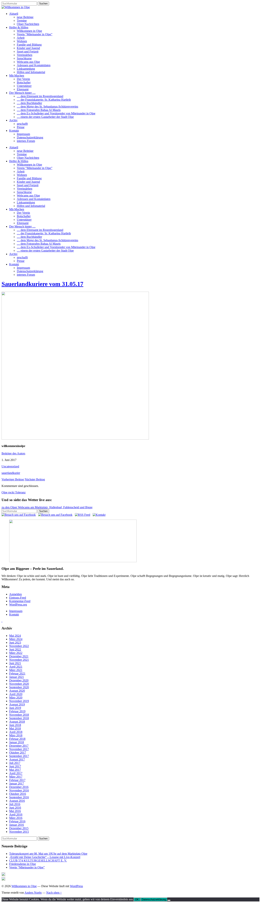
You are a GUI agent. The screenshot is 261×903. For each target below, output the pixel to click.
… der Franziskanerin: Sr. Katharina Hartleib (44, 99)
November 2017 (19, 749)
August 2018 (17, 721)
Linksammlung (26, 68)
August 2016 (17, 800)
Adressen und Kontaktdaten (33, 65)
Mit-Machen (16, 75)
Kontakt (14, 130)
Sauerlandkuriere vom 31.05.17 (42, 283)
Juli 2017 (14, 763)
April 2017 (15, 773)
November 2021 (19, 659)
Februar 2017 (17, 780)
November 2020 (19, 683)
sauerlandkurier (11, 473)
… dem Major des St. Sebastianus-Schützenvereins (47, 106)
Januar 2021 (16, 677)
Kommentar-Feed (19, 601)
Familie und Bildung (29, 44)
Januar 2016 (16, 824)
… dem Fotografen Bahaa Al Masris (39, 110)
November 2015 (19, 831)
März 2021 (15, 670)
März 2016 (15, 818)
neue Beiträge (25, 17)
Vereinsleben (24, 55)
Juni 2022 (15, 649)
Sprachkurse (24, 58)
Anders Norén (33, 892)
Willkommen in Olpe (29, 30)
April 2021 (15, 666)
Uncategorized (10, 466)
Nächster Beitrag (35, 479)
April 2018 (15, 732)
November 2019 (19, 701)
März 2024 (15, 639)
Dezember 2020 (18, 680)
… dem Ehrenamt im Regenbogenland (40, 96)
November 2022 (19, 646)
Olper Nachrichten (28, 24)
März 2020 (15, 697)
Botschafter (24, 82)
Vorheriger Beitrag (13, 479)
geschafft (22, 123)
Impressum (23, 134)
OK (137, 899)
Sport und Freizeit (27, 51)
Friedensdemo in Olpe (22, 864)
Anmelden (15, 594)
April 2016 (15, 814)
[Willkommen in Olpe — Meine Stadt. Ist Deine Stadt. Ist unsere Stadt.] (16, 7)
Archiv (13, 120)
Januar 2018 (16, 742)
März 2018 (15, 735)
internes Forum (26, 141)
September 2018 (19, 718)
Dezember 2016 (18, 787)
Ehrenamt (22, 89)
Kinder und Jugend (28, 48)
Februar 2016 (17, 821)
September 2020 (19, 687)
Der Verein (23, 79)
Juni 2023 (15, 642)
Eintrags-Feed (17, 597)
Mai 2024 (15, 635)
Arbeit (20, 37)
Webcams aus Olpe (28, 61)
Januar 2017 (16, 783)
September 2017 (19, 756)
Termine (22, 20)
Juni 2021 (15, 663)
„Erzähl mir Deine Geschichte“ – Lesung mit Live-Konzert (44, 857)
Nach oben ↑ (54, 892)
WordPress (76, 886)
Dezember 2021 (18, 656)
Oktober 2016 (17, 793)
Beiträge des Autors (13, 453)
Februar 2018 (17, 738)
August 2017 (17, 759)
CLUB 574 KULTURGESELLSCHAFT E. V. (38, 860)
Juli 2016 (14, 804)
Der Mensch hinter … (22, 92)
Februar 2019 (17, 711)
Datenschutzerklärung (30, 137)
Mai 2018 (15, 728)
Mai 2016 (15, 811)
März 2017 (15, 776)
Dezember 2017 (18, 745)
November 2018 (19, 714)
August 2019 (17, 704)
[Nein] (168, 900)
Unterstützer (24, 85)
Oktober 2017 (17, 752)
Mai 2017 (15, 769)
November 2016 (19, 790)
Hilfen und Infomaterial (31, 72)
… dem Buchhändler (29, 103)
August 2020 (17, 690)
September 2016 (19, 797)
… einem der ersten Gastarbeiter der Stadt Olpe (45, 116)
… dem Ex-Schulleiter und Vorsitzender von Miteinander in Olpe (56, 113)
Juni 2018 (15, 725)
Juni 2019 (15, 707)
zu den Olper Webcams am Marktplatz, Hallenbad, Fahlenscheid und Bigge (47, 507)
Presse (20, 127)
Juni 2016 (15, 807)
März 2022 (15, 652)
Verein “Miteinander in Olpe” (34, 34)
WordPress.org (18, 604)
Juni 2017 (15, 766)
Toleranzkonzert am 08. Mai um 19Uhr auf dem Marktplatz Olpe (48, 853)
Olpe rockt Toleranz (14, 492)
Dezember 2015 (18, 828)
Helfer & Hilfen (18, 27)
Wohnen (22, 41)
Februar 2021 (17, 673)
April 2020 (15, 694)
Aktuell (13, 13)
